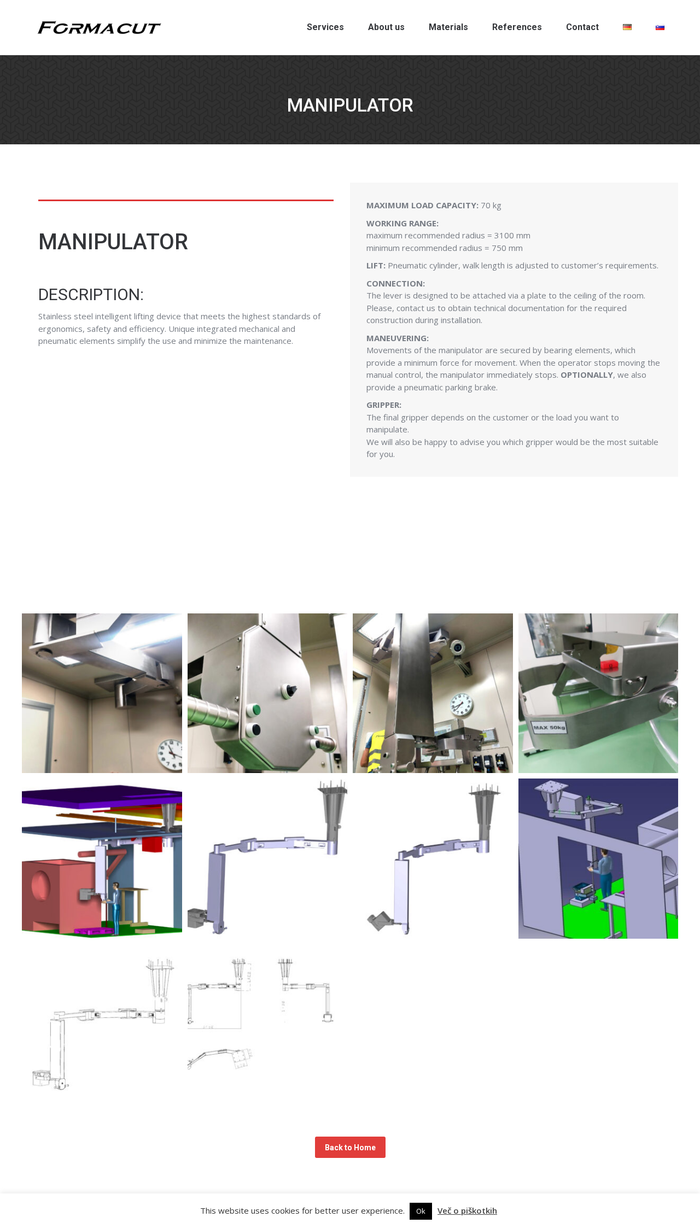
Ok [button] (420, 1211)
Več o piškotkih (467, 1210)
